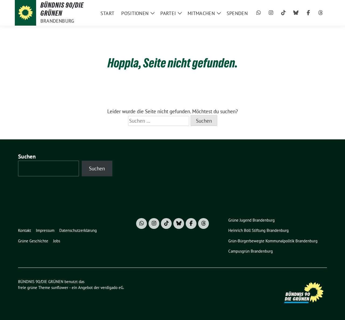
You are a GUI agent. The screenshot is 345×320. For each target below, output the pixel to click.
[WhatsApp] (258, 13)
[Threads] (320, 13)
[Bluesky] (296, 13)
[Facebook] (308, 13)
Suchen (27, 156)
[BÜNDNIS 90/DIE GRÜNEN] (25, 12)
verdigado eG (112, 287)
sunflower (59, 287)
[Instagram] (271, 13)
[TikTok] (283, 13)
